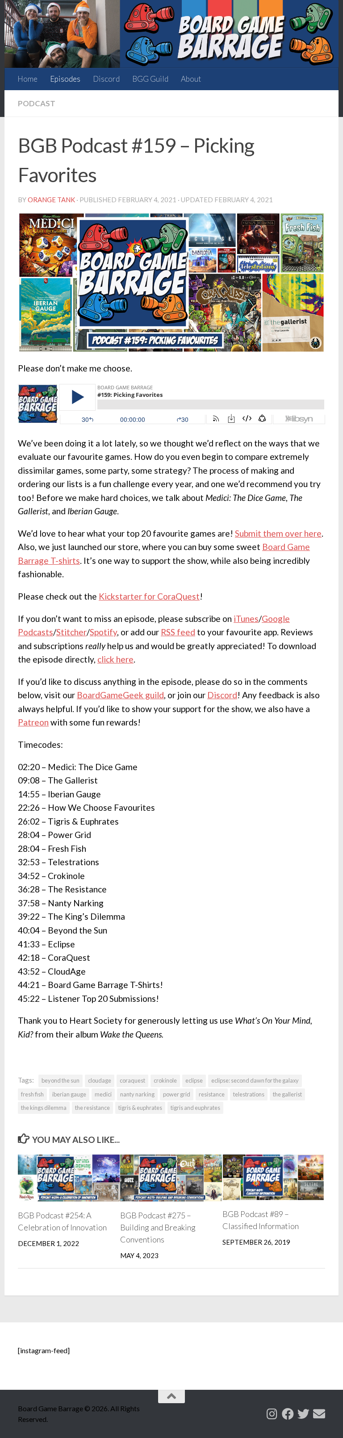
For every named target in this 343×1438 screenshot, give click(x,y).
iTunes (246, 618)
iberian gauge (69, 1094)
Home (27, 78)
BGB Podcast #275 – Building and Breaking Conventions (158, 1227)
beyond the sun (60, 1080)
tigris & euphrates (140, 1107)
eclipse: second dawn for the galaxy (255, 1080)
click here (115, 659)
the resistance (92, 1107)
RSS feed (178, 632)
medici (103, 1094)
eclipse (194, 1080)
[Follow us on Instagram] (272, 1414)
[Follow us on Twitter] (303, 1414)
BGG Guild (150, 78)
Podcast (36, 103)
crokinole (165, 1080)
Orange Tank (51, 200)
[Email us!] (319, 1414)
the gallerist (287, 1094)
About (191, 78)
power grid (176, 1094)
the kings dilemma (44, 1107)
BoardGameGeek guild (120, 695)
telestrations (248, 1094)
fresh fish (32, 1094)
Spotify (103, 632)
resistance (212, 1094)
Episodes (65, 78)
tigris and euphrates (195, 1107)
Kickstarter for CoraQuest (149, 596)
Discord (106, 78)
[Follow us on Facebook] (288, 1414)
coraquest (132, 1080)
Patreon (33, 722)
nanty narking (137, 1094)
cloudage (99, 1080)
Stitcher (71, 632)
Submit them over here (278, 533)
